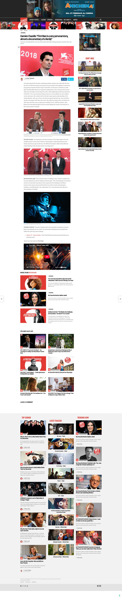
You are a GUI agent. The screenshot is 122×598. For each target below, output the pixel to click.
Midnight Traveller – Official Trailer (61, 542)
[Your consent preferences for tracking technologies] (119, 595)
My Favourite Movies (55, 369)
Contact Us (22, 582)
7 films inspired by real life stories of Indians (90, 119)
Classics (25, 434)
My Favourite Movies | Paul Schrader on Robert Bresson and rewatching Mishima (88, 492)
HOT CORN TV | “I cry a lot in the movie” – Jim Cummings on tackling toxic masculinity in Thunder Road (32, 351)
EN (100, 585)
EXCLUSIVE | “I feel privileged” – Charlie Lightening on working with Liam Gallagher (32, 373)
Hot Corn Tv (67, 20)
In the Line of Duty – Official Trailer (61, 557)
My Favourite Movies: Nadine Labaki (57, 295)
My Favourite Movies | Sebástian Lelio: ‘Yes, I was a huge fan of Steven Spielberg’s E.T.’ (88, 464)
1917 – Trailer (61, 495)
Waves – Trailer (60, 481)
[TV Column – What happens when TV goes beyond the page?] (120, 299)
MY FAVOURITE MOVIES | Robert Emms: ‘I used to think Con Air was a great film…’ (88, 520)
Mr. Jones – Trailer (61, 436)
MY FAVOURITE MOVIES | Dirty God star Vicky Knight (60, 372)
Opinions (49, 20)
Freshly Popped (34, 20)
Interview (32, 273)
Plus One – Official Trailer (61, 527)
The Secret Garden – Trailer (61, 451)
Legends (43, 20)
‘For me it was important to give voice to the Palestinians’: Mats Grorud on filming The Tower (60, 279)
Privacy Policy (27, 582)
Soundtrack (58, 20)
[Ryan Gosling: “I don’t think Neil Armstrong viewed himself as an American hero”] (1, 299)
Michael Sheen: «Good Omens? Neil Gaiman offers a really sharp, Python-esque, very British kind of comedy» (60, 351)
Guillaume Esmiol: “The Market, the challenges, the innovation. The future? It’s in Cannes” (60, 312)
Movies (75, 20)
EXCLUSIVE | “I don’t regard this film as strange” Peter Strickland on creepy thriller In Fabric (61, 394)
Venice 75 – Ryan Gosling (33, 235)
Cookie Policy (34, 582)
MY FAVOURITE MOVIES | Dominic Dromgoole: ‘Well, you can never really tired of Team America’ (89, 548)
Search (101, 19)
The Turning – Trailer (61, 466)
